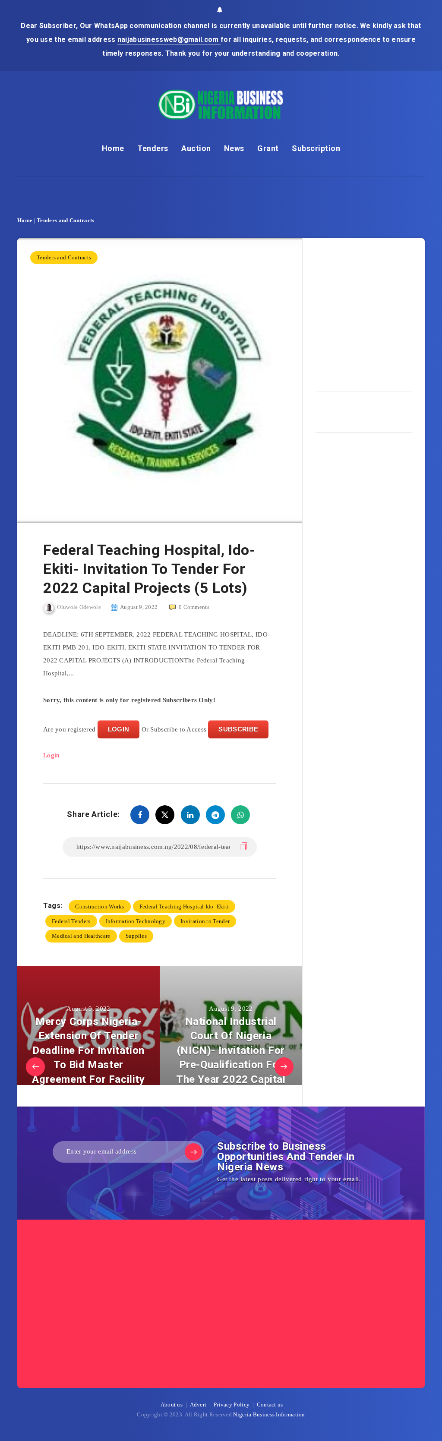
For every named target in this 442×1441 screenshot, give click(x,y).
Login (51, 755)
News (234, 148)
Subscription (316, 148)
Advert (198, 1404)
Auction (196, 148)
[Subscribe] (193, 1151)
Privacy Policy (231, 1404)
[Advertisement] (379, 312)
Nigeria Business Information (269, 1414)
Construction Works (99, 906)
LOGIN (118, 729)
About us (172, 1404)
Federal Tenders (71, 921)
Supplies (136, 936)
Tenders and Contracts (65, 220)
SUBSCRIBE (238, 729)
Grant (268, 148)
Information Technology (136, 921)
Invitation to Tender (205, 921)
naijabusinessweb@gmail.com (169, 39)
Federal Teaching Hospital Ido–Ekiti (184, 906)
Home (113, 148)
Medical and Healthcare (81, 936)
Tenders (152, 148)
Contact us (270, 1404)
